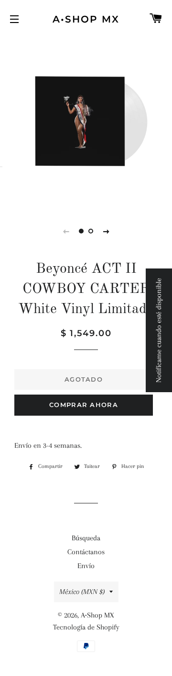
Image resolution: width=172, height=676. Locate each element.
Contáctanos (86, 552)
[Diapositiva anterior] (65, 231)
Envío (86, 565)
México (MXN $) (82, 591)
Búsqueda (86, 538)
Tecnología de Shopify (86, 627)
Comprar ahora (83, 404)
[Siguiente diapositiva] (106, 231)
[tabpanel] (86, 122)
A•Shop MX (86, 19)
